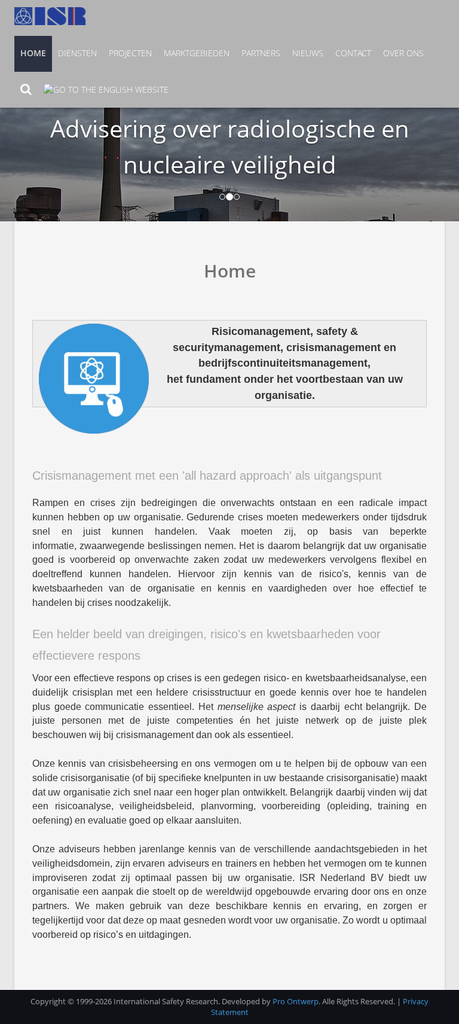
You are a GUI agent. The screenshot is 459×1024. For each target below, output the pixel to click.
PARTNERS (260, 53)
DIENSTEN (77, 53)
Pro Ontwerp (296, 1001)
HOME (33, 53)
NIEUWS (307, 53)
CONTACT (353, 53)
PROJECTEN (130, 53)
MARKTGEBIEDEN (197, 53)
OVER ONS (403, 53)
